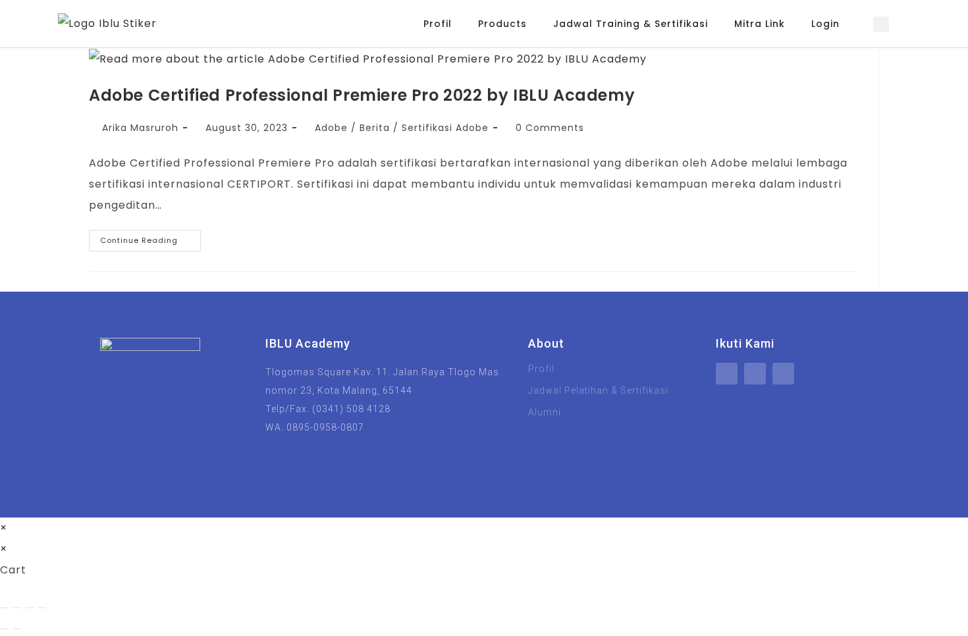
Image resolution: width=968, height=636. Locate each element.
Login (825, 23)
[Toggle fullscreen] (17, 607)
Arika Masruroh (140, 127)
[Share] (29, 607)
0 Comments (550, 127)
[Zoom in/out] (4, 607)
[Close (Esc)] (42, 607)
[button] (881, 24)
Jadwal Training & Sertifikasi (630, 23)
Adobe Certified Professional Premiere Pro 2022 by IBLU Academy (362, 95)
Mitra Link (759, 23)
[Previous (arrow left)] (4, 628)
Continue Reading (150, 238)
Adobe (331, 127)
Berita (375, 127)
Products (502, 23)
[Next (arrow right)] (17, 628)
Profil (437, 23)
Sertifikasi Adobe (445, 127)
